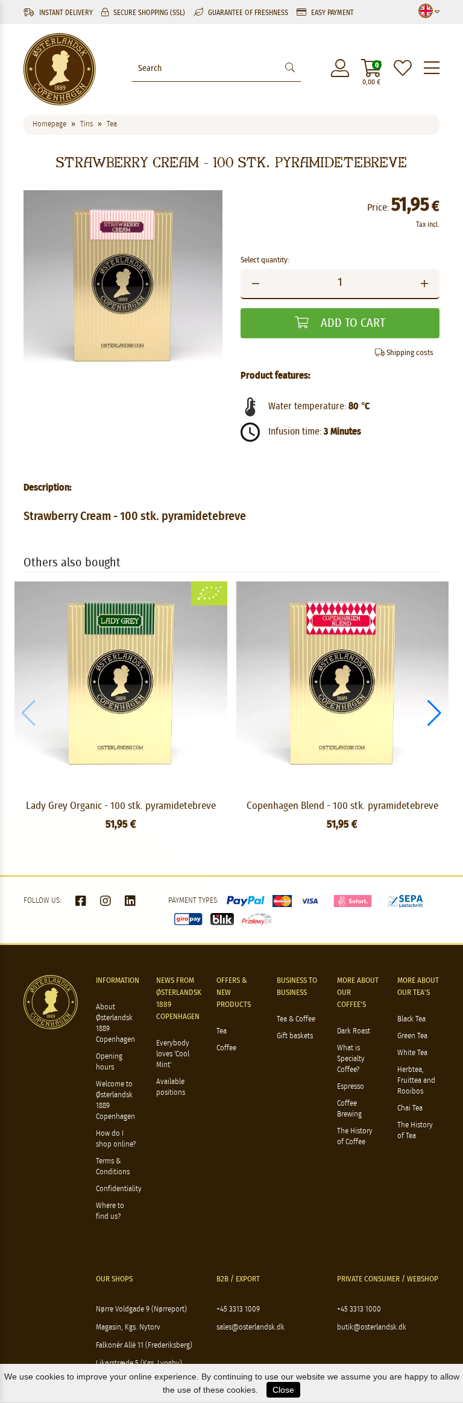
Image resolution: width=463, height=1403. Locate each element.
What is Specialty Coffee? (351, 1059)
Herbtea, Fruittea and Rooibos (416, 1080)
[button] (434, 713)
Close (283, 1390)
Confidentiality (119, 1189)
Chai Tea (410, 1108)
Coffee (226, 1048)
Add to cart (351, 323)
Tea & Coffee (296, 1019)
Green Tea (412, 1036)
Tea (221, 1031)
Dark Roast (353, 1031)
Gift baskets (295, 1036)
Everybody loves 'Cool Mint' (172, 1054)
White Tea (412, 1053)
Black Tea (411, 1019)
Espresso (350, 1087)
